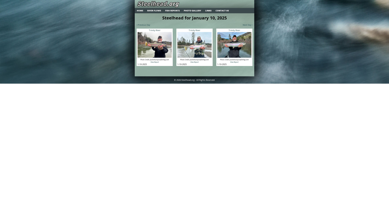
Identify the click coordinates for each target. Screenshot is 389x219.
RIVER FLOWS (154, 10)
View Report (155, 62)
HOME (140, 10)
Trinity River (154, 30)
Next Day (247, 25)
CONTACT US (222, 10)
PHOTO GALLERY (192, 10)
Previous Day (143, 25)
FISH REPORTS (172, 10)
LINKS (208, 10)
